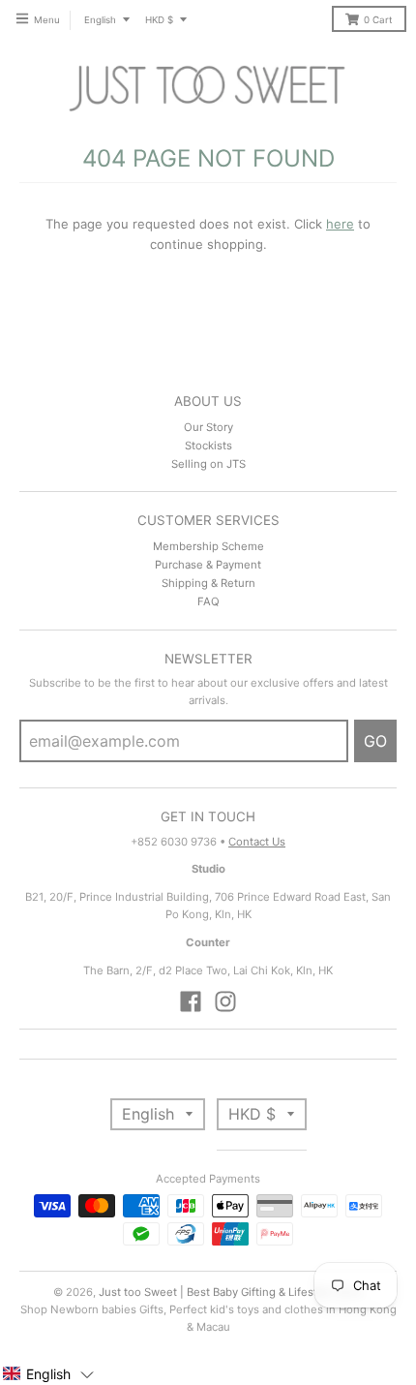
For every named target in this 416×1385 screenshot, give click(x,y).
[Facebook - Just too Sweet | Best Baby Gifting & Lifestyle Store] (190, 1001)
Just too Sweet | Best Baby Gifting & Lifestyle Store (231, 1292)
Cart (378, 20)
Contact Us (256, 841)
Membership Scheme (208, 546)
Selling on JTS (208, 464)
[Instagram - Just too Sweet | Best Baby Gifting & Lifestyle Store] (225, 1001)
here (340, 223)
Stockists (208, 445)
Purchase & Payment (208, 564)
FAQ (208, 601)
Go (375, 741)
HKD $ (159, 20)
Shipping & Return (208, 583)
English (100, 20)
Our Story (208, 427)
